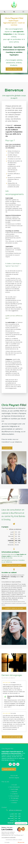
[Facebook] (10, 764)
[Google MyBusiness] (14, 764)
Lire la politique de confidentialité (9, 837)
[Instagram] (17, 764)
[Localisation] (14, 11)
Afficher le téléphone (15, 529)
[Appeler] (4, 11)
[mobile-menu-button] (23, 11)
